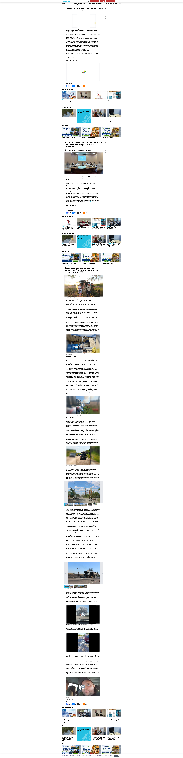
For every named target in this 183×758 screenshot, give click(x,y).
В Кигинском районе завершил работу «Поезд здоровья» (110, 4)
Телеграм (113, 1)
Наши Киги (66, 1)
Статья (63, 3)
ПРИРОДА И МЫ (67, 6)
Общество (66, 140)
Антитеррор (102, 1)
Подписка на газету (94, 1)
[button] (102, 492)
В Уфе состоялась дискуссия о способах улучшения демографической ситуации (79, 4)
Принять (116, 756)
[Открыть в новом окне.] (69, 86)
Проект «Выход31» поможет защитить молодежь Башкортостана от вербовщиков (95, 4)
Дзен (108, 1)
